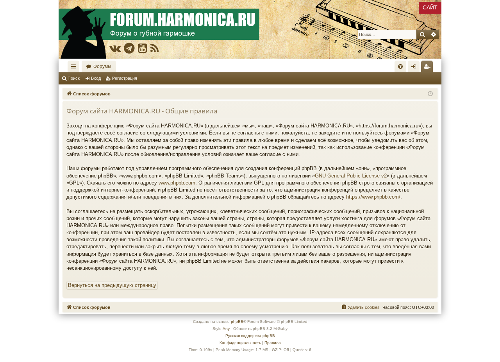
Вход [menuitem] (415, 68)
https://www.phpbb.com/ (373, 197)
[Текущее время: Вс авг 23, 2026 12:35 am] (430, 94)
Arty (226, 328)
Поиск (74, 78)
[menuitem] (400, 66)
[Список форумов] (250, 29)
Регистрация (124, 78)
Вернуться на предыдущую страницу (112, 285)
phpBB (237, 321)
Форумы (102, 66)
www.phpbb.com (177, 183)
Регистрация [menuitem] (428, 68)
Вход (96, 78)
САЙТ (430, 7)
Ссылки (75, 68)
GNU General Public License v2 (351, 176)
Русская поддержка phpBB (250, 335)
